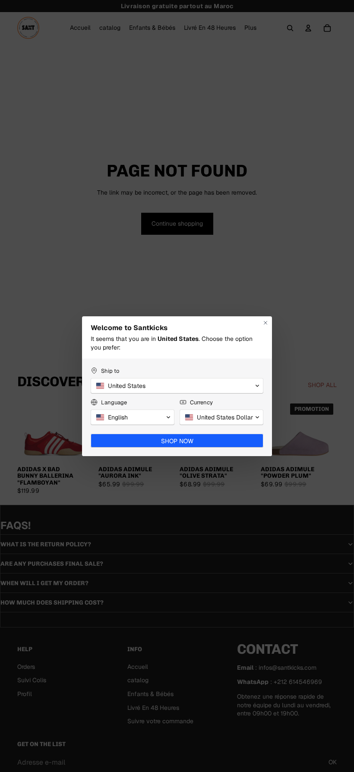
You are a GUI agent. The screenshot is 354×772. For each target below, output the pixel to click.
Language (114, 402)
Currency (201, 402)
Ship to (110, 371)
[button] (177, 386)
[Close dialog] (265, 323)
